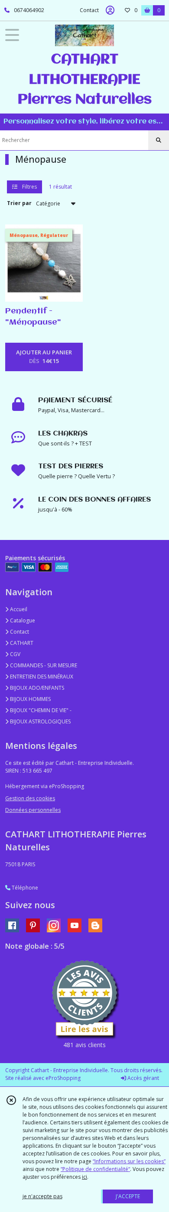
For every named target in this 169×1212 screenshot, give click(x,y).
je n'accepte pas (42, 1196)
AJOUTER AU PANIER (44, 356)
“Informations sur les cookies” (129, 1161)
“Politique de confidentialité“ (95, 1169)
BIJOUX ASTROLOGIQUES (40, 721)
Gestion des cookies (30, 798)
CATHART (21, 643)
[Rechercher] (158, 140)
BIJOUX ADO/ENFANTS (36, 687)
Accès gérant (142, 1078)
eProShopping (63, 1078)
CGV (14, 654)
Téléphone (24, 887)
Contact (89, 10)
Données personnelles (33, 810)
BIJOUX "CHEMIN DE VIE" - (40, 710)
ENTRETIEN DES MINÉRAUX (41, 676)
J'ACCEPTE (128, 1196)
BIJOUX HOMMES (30, 699)
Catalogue (22, 620)
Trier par (19, 203)
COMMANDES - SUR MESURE (43, 665)
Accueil (18, 609)
